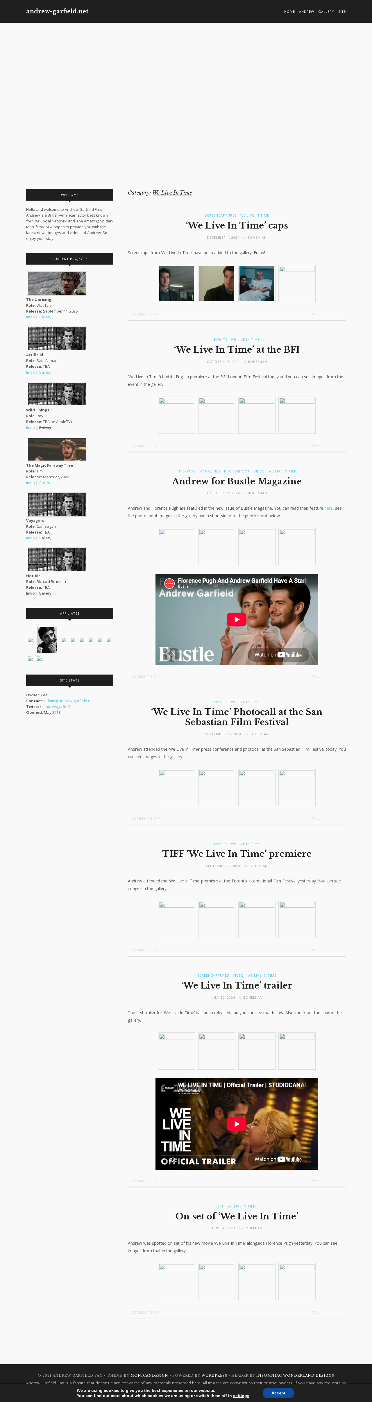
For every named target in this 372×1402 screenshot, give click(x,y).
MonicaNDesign (149, 1376)
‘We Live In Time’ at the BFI (237, 350)
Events (220, 339)
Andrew (306, 11)
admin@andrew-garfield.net (69, 700)
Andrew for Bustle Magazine (237, 481)
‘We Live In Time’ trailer (236, 985)
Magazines (209, 471)
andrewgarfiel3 (56, 706)
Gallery (326, 11)
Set (220, 1206)
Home (289, 11)
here (328, 508)
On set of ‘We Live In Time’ (237, 1216)
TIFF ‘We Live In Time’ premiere (237, 854)
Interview (186, 471)
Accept (278, 1393)
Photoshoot (237, 471)
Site (342, 11)
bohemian (257, 237)
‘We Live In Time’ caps (237, 225)
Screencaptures (221, 215)
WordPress (214, 1376)
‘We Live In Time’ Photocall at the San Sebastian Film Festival (237, 717)
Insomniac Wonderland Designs (295, 1376)
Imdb (30, 317)
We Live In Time (254, 215)
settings (241, 1395)
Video (259, 471)
